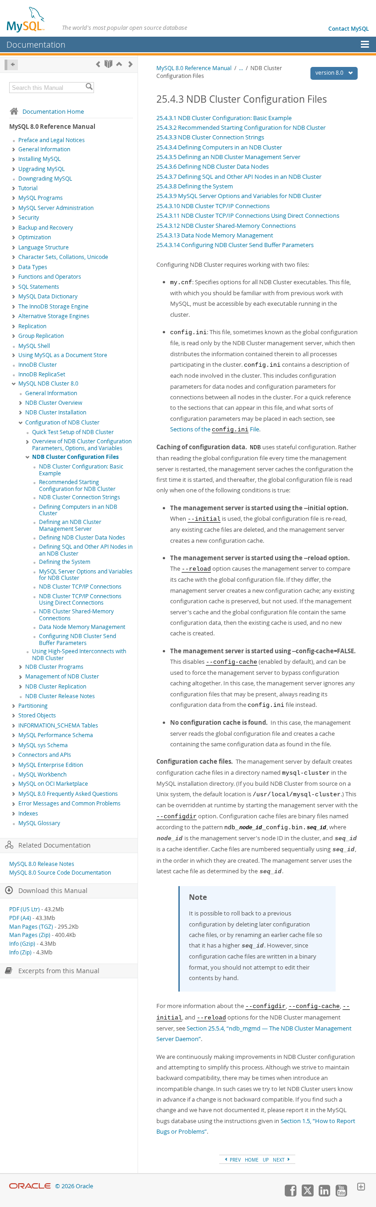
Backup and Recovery (45, 227)
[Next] (130, 64)
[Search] (89, 88)
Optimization (34, 237)
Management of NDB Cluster (62, 676)
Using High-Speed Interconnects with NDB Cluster (79, 654)
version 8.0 (330, 72)
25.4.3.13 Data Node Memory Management (214, 235)
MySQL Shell (34, 346)
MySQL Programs (40, 198)
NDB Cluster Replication (55, 686)
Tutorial (28, 188)
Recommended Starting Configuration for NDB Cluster (77, 485)
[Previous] (98, 64)
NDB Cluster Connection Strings (79, 497)
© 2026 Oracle (74, 1186)
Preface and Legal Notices (51, 140)
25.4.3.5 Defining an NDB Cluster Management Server (228, 157)
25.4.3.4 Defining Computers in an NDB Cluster (219, 147)
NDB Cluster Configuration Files (75, 457)
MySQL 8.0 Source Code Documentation (60, 872)
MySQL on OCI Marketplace (53, 784)
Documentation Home (53, 111)
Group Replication (41, 336)
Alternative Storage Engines (53, 316)
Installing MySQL (39, 159)
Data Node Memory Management (82, 627)
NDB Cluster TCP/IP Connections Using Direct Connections (80, 599)
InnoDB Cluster (37, 365)
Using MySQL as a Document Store (62, 355)
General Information (44, 149)
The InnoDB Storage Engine (53, 306)
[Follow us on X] (307, 1194)
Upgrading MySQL (41, 169)
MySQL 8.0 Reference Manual (194, 68)
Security (28, 217)
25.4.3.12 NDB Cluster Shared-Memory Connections (226, 225)
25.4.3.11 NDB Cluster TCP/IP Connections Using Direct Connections (247, 215)
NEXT (279, 1160)
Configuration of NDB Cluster (62, 422)
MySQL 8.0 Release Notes (41, 863)
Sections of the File (214, 429)
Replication (32, 326)
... (241, 68)
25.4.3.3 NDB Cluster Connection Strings (210, 137)
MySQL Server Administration (56, 208)
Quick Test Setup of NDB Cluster (73, 432)
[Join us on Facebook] (290, 1194)
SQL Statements (38, 287)
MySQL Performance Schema (55, 735)
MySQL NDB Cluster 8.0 (48, 383)
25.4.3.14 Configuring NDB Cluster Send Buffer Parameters (235, 245)
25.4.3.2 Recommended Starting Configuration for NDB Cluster (241, 127)
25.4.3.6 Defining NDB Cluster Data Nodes (212, 166)
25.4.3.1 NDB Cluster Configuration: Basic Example (224, 118)
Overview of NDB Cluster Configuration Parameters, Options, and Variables (82, 444)
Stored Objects (37, 715)
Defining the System (64, 562)
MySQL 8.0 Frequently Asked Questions (68, 794)
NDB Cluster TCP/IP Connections (80, 586)
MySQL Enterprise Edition (50, 765)
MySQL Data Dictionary (47, 296)
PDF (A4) (20, 918)
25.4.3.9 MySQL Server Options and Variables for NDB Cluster (238, 196)
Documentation (36, 44)
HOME (252, 1160)
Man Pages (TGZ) (31, 926)
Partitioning (33, 706)
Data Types (32, 267)
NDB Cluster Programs (54, 667)
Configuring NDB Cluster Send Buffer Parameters (77, 639)
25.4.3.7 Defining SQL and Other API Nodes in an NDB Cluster (238, 176)
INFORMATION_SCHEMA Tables (58, 725)
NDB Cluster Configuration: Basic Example (81, 470)
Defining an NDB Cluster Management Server (70, 525)
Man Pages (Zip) (29, 934)
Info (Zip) (20, 952)
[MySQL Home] (26, 19)
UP (266, 1160)
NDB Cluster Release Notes (60, 696)
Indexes (28, 813)
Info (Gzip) (22, 943)
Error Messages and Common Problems (69, 803)
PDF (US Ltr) (24, 909)
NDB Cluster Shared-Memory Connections (76, 614)
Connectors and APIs (44, 755)
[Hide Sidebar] (11, 65)
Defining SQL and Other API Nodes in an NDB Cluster (86, 550)
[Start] (108, 64)
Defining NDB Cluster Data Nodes (82, 537)
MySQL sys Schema (43, 745)
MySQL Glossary (39, 823)
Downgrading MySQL (45, 178)
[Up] (119, 64)
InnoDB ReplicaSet (41, 374)
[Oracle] (30, 1186)
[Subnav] (14, 150)
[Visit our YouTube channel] (341, 1194)
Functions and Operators (49, 277)
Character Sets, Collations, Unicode (63, 257)
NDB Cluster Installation (55, 412)
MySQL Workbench (42, 774)
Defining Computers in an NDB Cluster (78, 510)
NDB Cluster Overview (53, 403)
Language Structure (43, 247)
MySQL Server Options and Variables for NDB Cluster (86, 575)
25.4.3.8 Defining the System (194, 186)
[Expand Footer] (361, 1188)
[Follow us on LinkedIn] (324, 1194)
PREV (234, 1160)
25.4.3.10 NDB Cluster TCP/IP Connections (213, 206)
